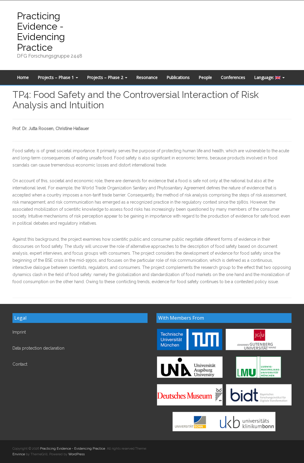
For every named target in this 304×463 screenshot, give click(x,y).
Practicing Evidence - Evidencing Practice (41, 31)
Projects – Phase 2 (105, 77)
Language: (264, 77)
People (205, 77)
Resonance (147, 77)
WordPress (76, 454)
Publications (178, 77)
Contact (19, 364)
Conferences (233, 77)
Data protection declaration (38, 348)
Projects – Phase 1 (56, 77)
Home (23, 77)
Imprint (19, 332)
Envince (18, 454)
